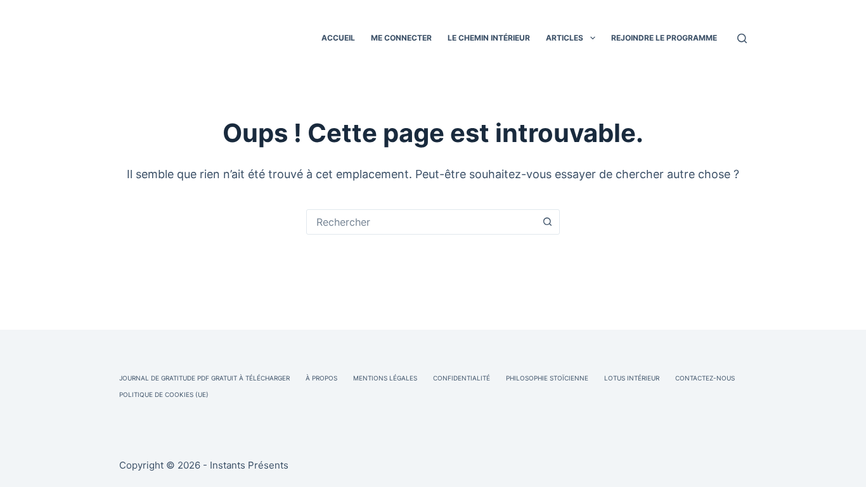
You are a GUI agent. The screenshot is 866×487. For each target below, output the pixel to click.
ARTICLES (564, 37)
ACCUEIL (338, 37)
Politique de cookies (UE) (164, 394)
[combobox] (421, 222)
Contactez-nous (705, 378)
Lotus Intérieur (631, 378)
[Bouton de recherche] (547, 222)
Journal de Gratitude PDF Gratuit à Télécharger (204, 378)
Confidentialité (461, 378)
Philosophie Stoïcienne (547, 378)
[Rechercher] (742, 38)
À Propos (321, 378)
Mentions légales (385, 378)
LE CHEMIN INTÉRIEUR (489, 37)
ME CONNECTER (401, 37)
